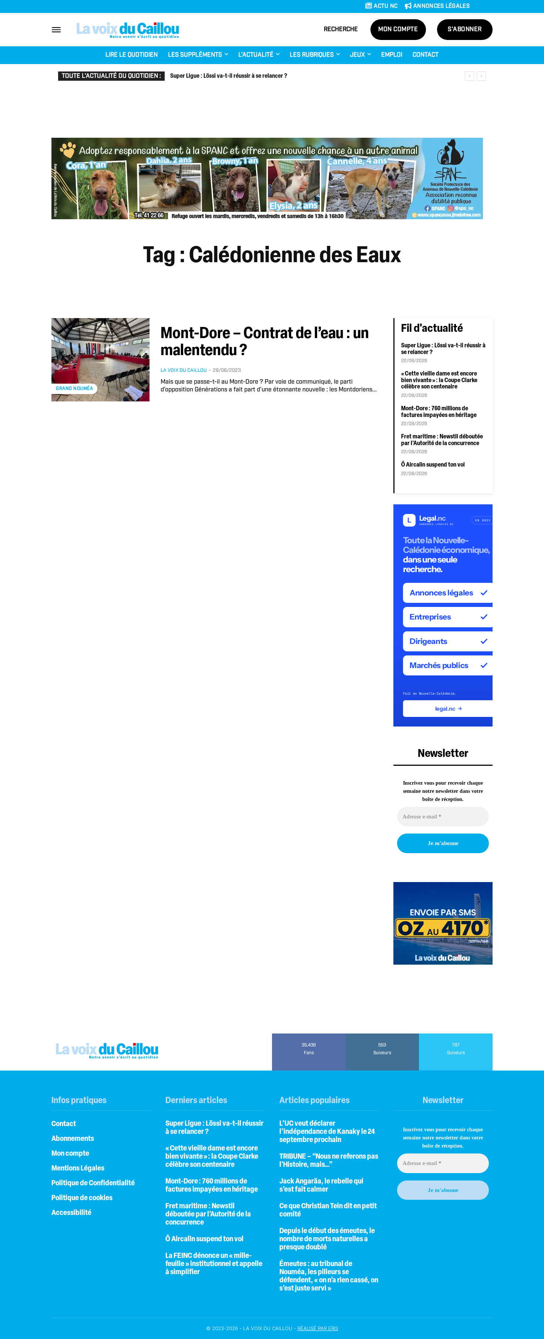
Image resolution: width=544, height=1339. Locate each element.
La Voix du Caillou (184, 370)
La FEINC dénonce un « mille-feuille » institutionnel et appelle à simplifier (213, 1264)
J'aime (309, 1036)
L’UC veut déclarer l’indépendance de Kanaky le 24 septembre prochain (327, 1132)
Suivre (382, 1036)
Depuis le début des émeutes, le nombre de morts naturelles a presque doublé (327, 1239)
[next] (481, 76)
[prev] (469, 76)
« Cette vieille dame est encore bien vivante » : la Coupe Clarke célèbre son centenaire (439, 380)
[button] (341, 29)
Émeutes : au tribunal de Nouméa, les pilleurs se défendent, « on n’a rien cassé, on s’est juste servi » (328, 1276)
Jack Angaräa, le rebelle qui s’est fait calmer (321, 1185)
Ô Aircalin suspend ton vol (433, 465)
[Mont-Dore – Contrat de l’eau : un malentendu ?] (100, 359)
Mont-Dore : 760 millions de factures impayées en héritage (211, 1185)
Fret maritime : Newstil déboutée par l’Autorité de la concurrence (208, 1214)
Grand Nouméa (74, 388)
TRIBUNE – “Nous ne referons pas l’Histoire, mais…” (328, 1161)
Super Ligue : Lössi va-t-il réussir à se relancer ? (228, 76)
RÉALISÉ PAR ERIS (318, 1328)
